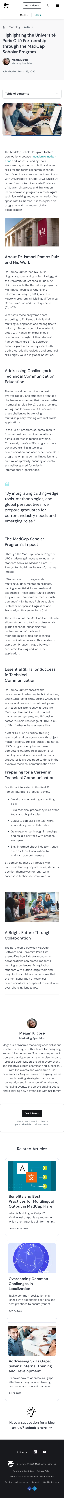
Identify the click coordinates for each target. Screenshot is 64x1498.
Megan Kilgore (20, 59)
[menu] (57, 5)
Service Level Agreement (17, 1482)
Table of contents (17, 93)
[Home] (3, 27)
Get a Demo (32, 1113)
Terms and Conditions (23, 1471)
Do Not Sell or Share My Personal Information (32, 1476)
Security (36, 1482)
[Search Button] (47, 5)
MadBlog (14, 27)
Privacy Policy (44, 1471)
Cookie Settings (51, 1482)
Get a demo (32, 5)
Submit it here (36, 1428)
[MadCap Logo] (6, 5)
